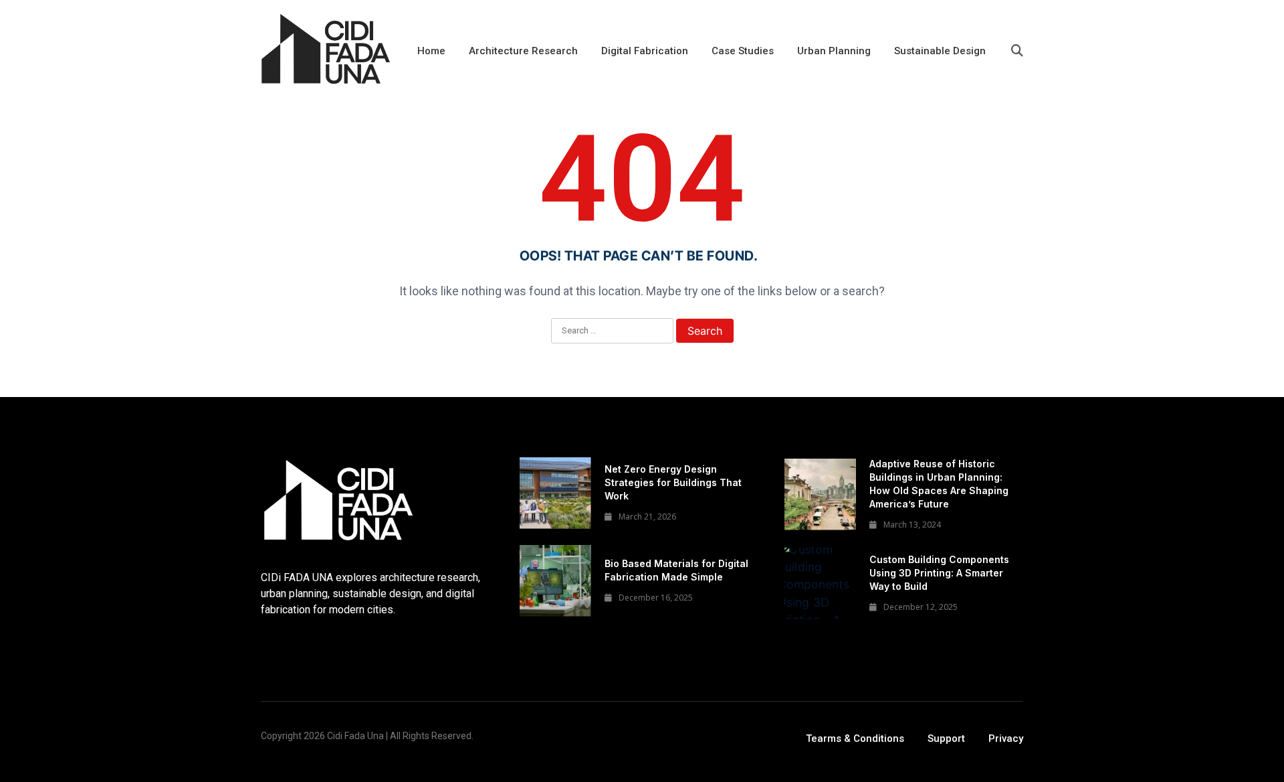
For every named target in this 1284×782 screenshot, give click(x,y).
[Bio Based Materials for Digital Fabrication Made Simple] (555, 581)
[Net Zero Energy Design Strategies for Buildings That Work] (555, 493)
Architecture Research (523, 51)
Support (946, 738)
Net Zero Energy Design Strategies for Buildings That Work (673, 482)
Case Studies (743, 51)
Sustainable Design (940, 51)
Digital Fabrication (644, 51)
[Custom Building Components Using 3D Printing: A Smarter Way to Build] (820, 583)
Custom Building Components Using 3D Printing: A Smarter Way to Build (939, 573)
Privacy (1005, 738)
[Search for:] (612, 331)
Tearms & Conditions (855, 738)
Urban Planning (834, 51)
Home (431, 51)
